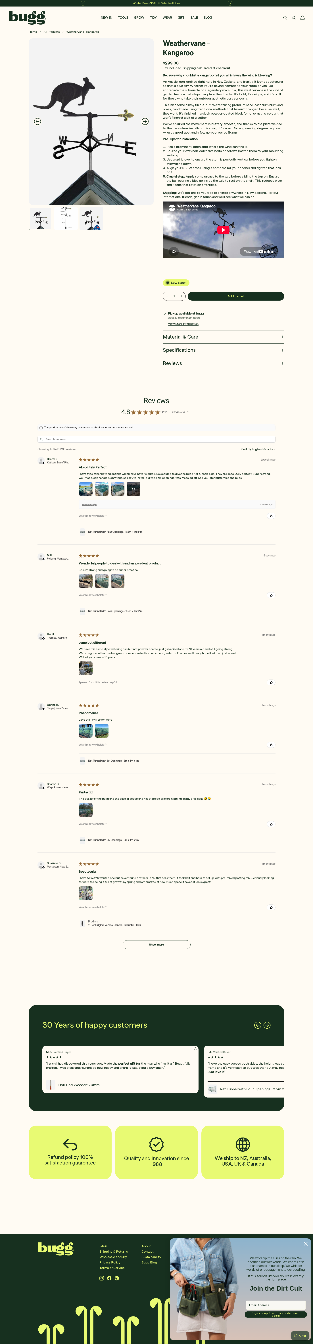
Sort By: (246, 449)
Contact (147, 1251)
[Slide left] (37, 121)
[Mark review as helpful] (271, 516)
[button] (188, 412)
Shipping (189, 68)
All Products (51, 31)
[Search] (285, 17)
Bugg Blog (149, 1262)
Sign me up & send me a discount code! (276, 1314)
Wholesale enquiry (113, 1257)
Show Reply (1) (89, 504)
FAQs (103, 1246)
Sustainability (151, 1257)
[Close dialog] (306, 1244)
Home (33, 31)
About (146, 1246)
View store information (183, 324)
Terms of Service (112, 1267)
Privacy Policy (109, 1262)
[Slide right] (145, 121)
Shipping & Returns (113, 1251)
